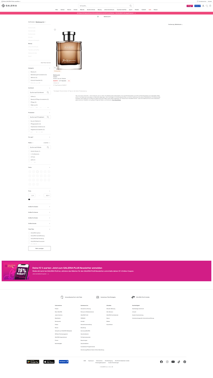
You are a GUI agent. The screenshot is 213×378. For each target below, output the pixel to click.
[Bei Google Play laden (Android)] (33, 362)
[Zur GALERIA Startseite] (9, 5)
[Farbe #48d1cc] (30, 176)
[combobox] (176, 24)
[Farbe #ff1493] (45, 176)
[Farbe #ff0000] (49, 176)
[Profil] (203, 6)
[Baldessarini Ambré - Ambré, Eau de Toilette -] (69, 50)
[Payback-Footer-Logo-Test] (64, 362)
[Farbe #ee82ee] (41, 176)
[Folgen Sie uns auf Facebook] (161, 361)
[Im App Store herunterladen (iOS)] (49, 362)
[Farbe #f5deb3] (41, 171)
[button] (11, 1)
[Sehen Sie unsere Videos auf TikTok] (179, 361)
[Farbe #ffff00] (33, 180)
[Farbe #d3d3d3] (33, 171)
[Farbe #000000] (30, 171)
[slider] (29, 199)
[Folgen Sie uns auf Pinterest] (184, 361)
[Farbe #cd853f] (45, 171)
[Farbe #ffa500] (30, 180)
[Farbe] (37, 180)
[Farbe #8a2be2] (37, 176)
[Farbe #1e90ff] (33, 176)
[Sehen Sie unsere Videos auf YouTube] (173, 361)
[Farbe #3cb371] (49, 171)
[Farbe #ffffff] (37, 171)
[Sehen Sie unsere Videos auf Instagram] (167, 361)
